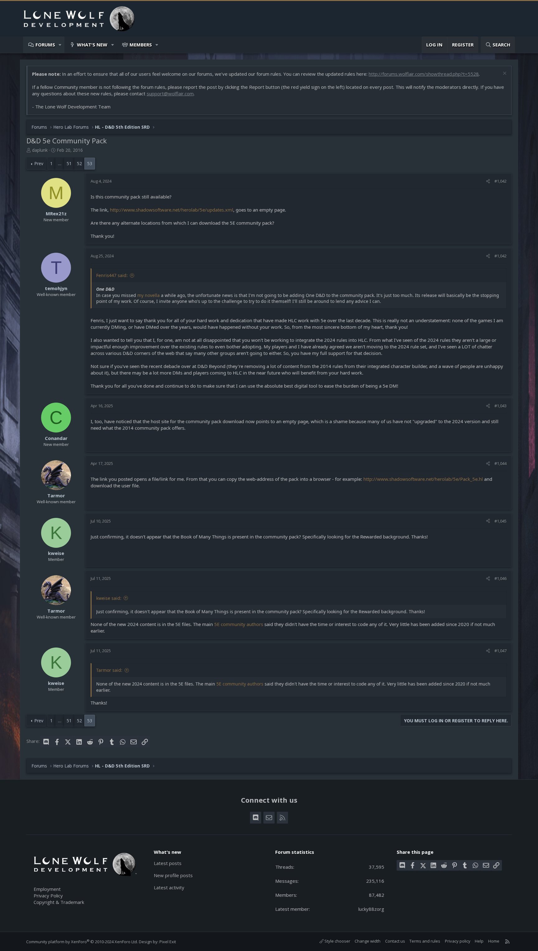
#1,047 (500, 650)
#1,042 (500, 181)
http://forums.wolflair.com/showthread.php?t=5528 (424, 74)
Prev (38, 163)
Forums (45, 44)
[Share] (488, 181)
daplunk (40, 150)
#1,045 (500, 521)
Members (141, 44)
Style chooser (336, 941)
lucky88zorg (371, 909)
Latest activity (169, 887)
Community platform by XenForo (82, 941)
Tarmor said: (109, 670)
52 (79, 163)
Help (479, 941)
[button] (60, 44)
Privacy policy (457, 941)
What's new (92, 44)
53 (89, 163)
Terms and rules (424, 941)
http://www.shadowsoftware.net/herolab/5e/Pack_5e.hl (423, 479)
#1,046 (500, 578)
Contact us (395, 941)
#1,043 (500, 406)
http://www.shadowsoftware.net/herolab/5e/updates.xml (171, 210)
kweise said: (108, 598)
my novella (148, 295)
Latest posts (168, 863)
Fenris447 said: (112, 275)
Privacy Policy (48, 895)
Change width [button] (367, 941)
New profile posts (173, 875)
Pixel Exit (167, 941)
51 (69, 163)
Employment (47, 889)
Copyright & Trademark (59, 902)
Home (493, 941)
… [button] (59, 163)
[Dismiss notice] (504, 74)
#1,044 (500, 463)
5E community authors (238, 624)
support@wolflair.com (170, 93)
